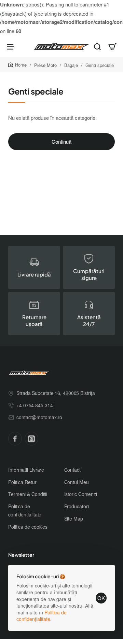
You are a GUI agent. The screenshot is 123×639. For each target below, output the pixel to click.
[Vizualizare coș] (112, 46)
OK (101, 597)
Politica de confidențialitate (41, 616)
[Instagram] (31, 438)
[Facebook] (15, 438)
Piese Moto (45, 65)
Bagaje (71, 65)
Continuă (61, 141)
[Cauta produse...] (97, 46)
